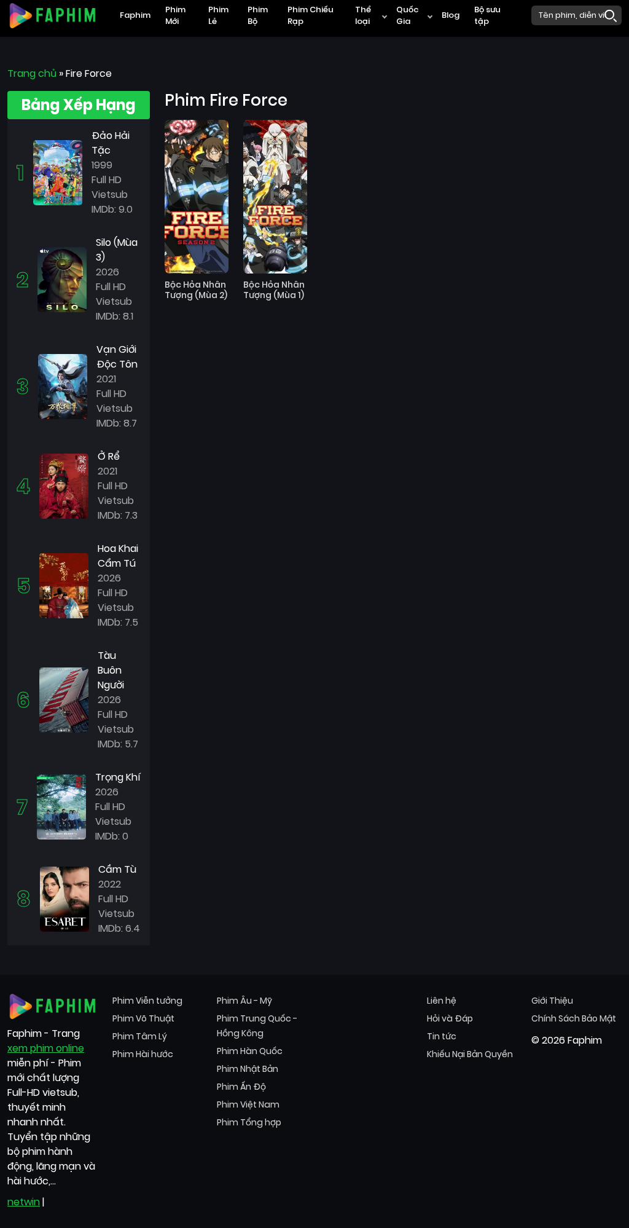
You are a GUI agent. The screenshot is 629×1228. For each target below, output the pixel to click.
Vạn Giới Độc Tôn (117, 356)
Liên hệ (441, 1000)
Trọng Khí (118, 777)
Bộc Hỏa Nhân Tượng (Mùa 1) (274, 290)
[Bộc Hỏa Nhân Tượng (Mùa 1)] (275, 197)
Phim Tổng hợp (249, 1122)
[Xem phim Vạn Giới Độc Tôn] (62, 386)
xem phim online (45, 1048)
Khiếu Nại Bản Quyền (470, 1054)
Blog (450, 15)
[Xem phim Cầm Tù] (64, 898)
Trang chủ (32, 73)
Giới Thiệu (552, 1000)
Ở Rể (109, 456)
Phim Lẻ (218, 16)
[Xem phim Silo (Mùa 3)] (62, 279)
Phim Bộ (258, 16)
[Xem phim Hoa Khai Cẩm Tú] (63, 585)
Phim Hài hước (142, 1054)
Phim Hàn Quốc (250, 1051)
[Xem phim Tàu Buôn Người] (63, 699)
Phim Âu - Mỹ (244, 1000)
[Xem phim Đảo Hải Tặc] (57, 172)
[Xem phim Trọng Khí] (61, 806)
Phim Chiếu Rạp (310, 16)
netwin (23, 1202)
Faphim (135, 15)
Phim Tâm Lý (139, 1036)
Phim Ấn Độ (241, 1086)
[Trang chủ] (52, 14)
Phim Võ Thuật (143, 1018)
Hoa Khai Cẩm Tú (118, 555)
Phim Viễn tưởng (147, 1000)
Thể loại (363, 16)
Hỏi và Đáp (450, 1018)
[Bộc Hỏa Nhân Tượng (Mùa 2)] (197, 197)
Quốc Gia (407, 16)
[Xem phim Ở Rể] (63, 485)
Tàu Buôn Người (111, 670)
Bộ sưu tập (487, 16)
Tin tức (441, 1036)
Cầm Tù (117, 869)
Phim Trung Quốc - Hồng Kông (257, 1025)
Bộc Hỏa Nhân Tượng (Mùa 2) (196, 290)
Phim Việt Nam (248, 1104)
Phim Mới (175, 16)
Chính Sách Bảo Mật (573, 1018)
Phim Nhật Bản (247, 1069)
